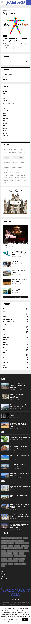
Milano (10, 165)
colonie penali (12, 152)
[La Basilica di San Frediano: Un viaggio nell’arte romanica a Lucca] (5, 517)
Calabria (5, 96)
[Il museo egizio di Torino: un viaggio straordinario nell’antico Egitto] (5, 425)
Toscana (5, 36)
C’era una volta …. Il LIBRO (19, 261)
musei (5, 170)
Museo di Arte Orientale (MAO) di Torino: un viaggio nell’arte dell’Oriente (19, 385)
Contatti (3, 576)
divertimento (7, 157)
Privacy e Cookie (5, 579)
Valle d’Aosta (6, 135)
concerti (21, 152)
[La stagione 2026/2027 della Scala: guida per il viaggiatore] (15, 234)
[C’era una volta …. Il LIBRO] (7, 264)
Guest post (4, 574)
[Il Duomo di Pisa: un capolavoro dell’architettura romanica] (5, 497)
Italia (4, 329)
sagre (17, 175)
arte (10, 149)
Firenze (10, 545)
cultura (13, 154)
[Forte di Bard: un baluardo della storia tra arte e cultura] (5, 407)
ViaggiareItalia (15, 592)
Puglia (4, 120)
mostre (20, 167)
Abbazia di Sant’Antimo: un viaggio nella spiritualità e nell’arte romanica (19, 506)
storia (11, 177)
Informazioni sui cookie (15, 622)
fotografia (25, 545)
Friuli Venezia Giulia (8, 103)
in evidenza (15, 162)
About (2, 571)
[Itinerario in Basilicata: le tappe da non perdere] (5, 475)
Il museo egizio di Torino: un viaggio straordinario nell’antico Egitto (19, 424)
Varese (12, 180)
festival (21, 157)
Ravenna (6, 175)
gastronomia (7, 162)
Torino (23, 177)
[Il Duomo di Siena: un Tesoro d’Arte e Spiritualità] (5, 488)
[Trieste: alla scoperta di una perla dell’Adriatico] (7, 282)
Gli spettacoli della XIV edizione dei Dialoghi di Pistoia (15, 39)
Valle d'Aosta (6, 362)
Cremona (6, 154)
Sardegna (5, 123)
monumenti (6, 167)
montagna (17, 165)
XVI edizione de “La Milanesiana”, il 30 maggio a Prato (19, 253)
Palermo (6, 172)
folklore (17, 545)
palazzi (23, 170)
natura (17, 170)
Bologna (21, 149)
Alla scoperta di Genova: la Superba (20, 437)
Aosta (5, 149)
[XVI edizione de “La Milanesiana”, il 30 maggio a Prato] (7, 253)
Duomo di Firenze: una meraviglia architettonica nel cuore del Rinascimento (19, 525)
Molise (4, 115)
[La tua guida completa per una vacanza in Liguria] (5, 448)
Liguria (5, 108)
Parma (12, 172)
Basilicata (5, 93)
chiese (5, 152)
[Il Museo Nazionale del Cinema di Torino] (5, 416)
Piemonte (5, 118)
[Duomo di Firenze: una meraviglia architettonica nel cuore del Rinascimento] (5, 526)
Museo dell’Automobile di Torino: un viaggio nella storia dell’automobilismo (19, 396)
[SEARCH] (26, 62)
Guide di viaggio (7, 74)
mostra (14, 167)
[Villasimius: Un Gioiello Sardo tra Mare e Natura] (5, 457)
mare (5, 165)
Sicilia (4, 125)
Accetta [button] (25, 619)
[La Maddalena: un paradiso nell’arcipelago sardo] (5, 466)
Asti (15, 149)
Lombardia (6, 111)
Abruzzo (5, 91)
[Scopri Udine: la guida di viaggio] (7, 273)
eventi (14, 157)
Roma (11, 175)
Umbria (5, 133)
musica (10, 170)
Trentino (5, 130)
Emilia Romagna (7, 101)
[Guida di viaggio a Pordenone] (7, 291)
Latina (22, 162)
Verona (25, 180)
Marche (5, 113)
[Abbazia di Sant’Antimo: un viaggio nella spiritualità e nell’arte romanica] (5, 506)
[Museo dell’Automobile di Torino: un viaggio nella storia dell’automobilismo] (5, 396)
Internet (5, 77)
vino (5, 182)
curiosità (19, 154)
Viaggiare (5, 79)
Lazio (4, 106)
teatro (17, 177)
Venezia (18, 180)
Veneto (5, 138)
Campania (5, 98)
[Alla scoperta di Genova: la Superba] (5, 439)
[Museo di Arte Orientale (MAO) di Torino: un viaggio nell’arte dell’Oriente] (5, 386)
